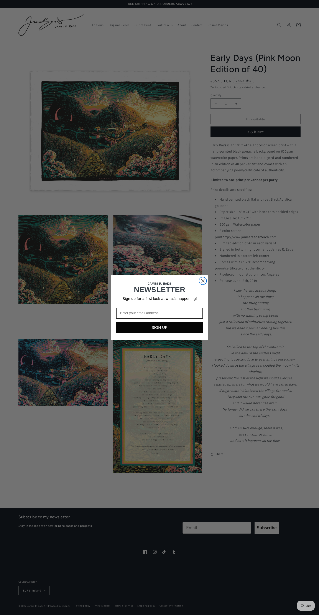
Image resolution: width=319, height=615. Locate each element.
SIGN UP (159, 327)
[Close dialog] (203, 281)
